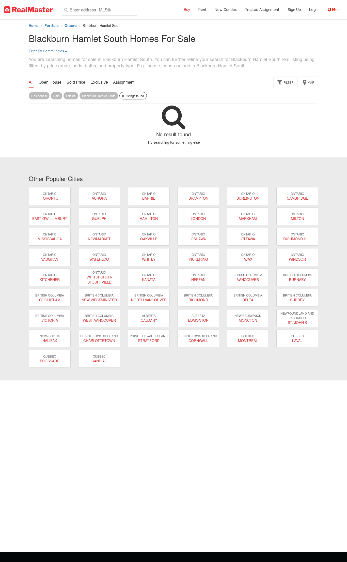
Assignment (123, 82)
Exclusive (99, 82)
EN (334, 10)
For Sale (51, 25)
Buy (187, 10)
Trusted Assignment (262, 10)
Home (34, 25)
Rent (202, 10)
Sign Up (294, 10)
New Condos (226, 10)
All (31, 82)
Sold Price (76, 82)
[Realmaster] (28, 9)
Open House (50, 82)
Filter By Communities (48, 50)
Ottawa (71, 25)
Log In (314, 10)
